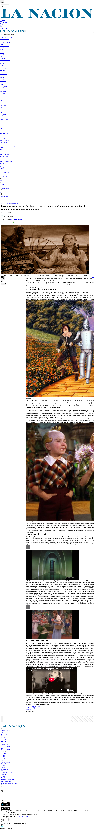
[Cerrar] (25, 31)
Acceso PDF (3, 137)
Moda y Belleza (4, 123)
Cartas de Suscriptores (6, 95)
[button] (47, 113)
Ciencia (2, 84)
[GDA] (5, 821)
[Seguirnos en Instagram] (2, 796)
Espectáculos (12, 204)
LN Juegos (3, 111)
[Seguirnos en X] (2, 791)
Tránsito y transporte (6, 42)
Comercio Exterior (5, 60)
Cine (17, 204)
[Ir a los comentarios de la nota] (4, 277)
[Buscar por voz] (91, 34)
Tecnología (3, 114)
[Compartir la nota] (2, 279)
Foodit (3, 24)
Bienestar (2, 83)
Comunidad (3, 81)
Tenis (1, 104)
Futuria (2, 53)
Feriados (2, 118)
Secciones (4, 22)
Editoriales (3, 91)
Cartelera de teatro (5, 132)
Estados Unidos (4, 69)
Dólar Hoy (3, 55)
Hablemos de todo (5, 86)
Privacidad (26, 816)
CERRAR (2, 1)
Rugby (2, 102)
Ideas (1, 149)
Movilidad (2, 62)
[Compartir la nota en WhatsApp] (4, 279)
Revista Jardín (3, 163)
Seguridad (3, 76)
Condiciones (20, 816)
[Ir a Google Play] (5, 806)
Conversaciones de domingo (8, 146)
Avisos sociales (4, 142)
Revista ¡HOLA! (4, 156)
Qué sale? (2, 128)
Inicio (3, 20)
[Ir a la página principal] (47, 18)
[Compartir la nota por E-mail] (5, 284)
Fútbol (2, 100)
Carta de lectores (4, 144)
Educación (3, 77)
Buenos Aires (3, 74)
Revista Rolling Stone (6, 161)
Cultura (2, 79)
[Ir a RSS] (2, 800)
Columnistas (3, 93)
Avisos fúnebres (4, 140)
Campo (2, 56)
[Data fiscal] (2, 826)
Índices (2, 63)
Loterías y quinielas (5, 119)
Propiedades (3, 58)
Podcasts (2, 121)
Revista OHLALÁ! (4, 154)
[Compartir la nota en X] (4, 284)
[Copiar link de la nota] (2, 281)
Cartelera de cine (4, 130)
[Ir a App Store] (5, 809)
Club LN (4, 26)
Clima (1, 44)
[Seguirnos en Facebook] (2, 787)
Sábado (2, 147)
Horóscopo (3, 116)
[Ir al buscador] (2, 7)
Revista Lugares (4, 158)
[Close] (2, 717)
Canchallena (3, 105)
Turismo (2, 112)
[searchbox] (46, 34)
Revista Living (3, 160)
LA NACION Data (4, 46)
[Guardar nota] (2, 277)
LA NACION (4, 204)
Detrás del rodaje (30, 708)
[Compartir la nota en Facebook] (2, 284)
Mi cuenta (4, 28)
